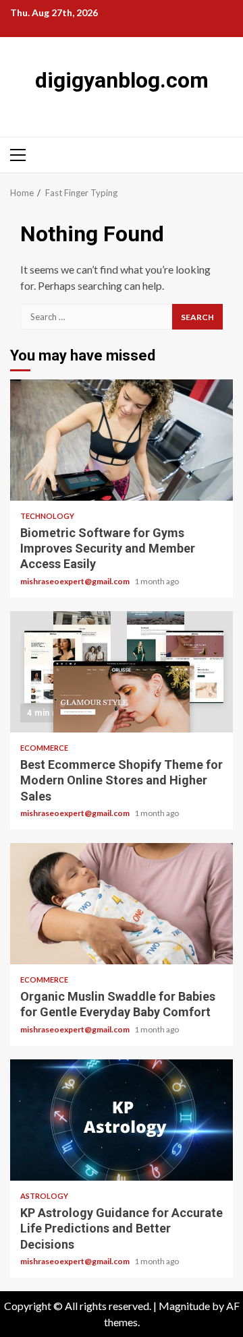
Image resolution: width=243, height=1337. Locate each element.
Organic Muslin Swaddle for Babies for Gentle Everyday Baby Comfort (121, 903)
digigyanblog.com (122, 80)
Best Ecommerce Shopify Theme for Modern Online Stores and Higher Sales (121, 672)
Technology (47, 516)
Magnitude (184, 1305)
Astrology (44, 1196)
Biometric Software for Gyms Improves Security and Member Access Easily (121, 440)
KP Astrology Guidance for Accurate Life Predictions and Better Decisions (121, 1120)
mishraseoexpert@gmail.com (75, 581)
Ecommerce (44, 747)
